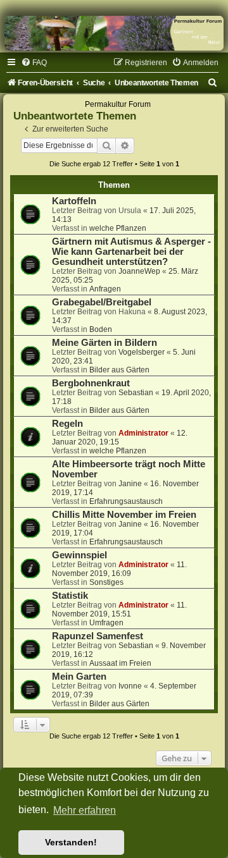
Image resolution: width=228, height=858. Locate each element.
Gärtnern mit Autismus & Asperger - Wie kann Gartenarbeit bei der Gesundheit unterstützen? (131, 251)
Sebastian (135, 392)
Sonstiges (106, 582)
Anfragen (105, 289)
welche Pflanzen (117, 228)
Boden (100, 329)
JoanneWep (139, 271)
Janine (130, 483)
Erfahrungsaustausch (126, 501)
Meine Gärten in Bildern (104, 343)
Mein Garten (79, 676)
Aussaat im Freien (120, 663)
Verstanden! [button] (71, 842)
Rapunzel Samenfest (97, 636)
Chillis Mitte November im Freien (124, 515)
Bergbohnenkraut (91, 383)
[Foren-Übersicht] (114, 33)
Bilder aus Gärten (119, 369)
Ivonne (130, 686)
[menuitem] (34, 62)
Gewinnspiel (79, 555)
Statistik (70, 596)
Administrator (143, 433)
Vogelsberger (141, 352)
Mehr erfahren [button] (84, 810)
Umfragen (106, 622)
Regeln (67, 424)
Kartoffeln (74, 201)
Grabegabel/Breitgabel (101, 302)
